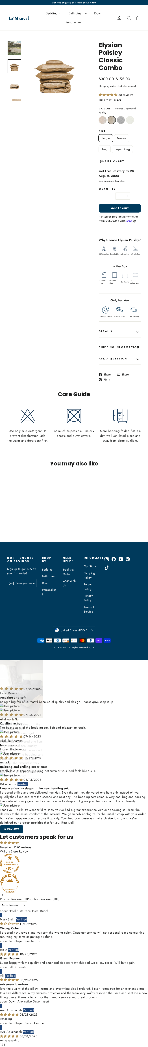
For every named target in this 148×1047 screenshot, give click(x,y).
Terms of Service (89, 609)
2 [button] (2, 1018)
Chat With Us (69, 583)
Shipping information (119, 347)
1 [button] (0, 1018)
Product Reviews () (16, 872)
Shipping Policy (89, 575)
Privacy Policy (88, 598)
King (104, 149)
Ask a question (113, 358)
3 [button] (4, 1018)
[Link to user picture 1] (74, 684)
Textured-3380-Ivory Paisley (130, 120)
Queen (121, 138)
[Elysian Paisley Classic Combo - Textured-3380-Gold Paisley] (14, 524)
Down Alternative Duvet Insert (29, 975)
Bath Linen (76, 13)
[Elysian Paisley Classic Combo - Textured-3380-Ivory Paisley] (9, 528)
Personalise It (74, 22)
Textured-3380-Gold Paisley (112, 120)
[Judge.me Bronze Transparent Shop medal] (74, 837)
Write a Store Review (14, 825)
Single (105, 138)
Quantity (107, 189)
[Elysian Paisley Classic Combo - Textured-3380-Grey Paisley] (18, 524)
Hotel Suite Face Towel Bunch (29, 884)
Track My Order (68, 571)
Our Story (90, 566)
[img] (11, 662)
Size (102, 131)
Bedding (52, 13)
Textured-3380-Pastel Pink (102, 120)
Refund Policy (88, 586)
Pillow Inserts (18, 940)
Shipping (104, 86)
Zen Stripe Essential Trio (25, 914)
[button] (108, 95)
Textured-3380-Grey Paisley (121, 120)
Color (117, 110)
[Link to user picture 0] (74, 679)
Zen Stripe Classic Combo (26, 996)
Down (98, 13)
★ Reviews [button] (11, 802)
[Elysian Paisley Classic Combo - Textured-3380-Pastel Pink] (9, 524)
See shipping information (112, 181)
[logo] (17, 18)
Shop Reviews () (45, 872)
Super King (122, 149)
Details (105, 331)
